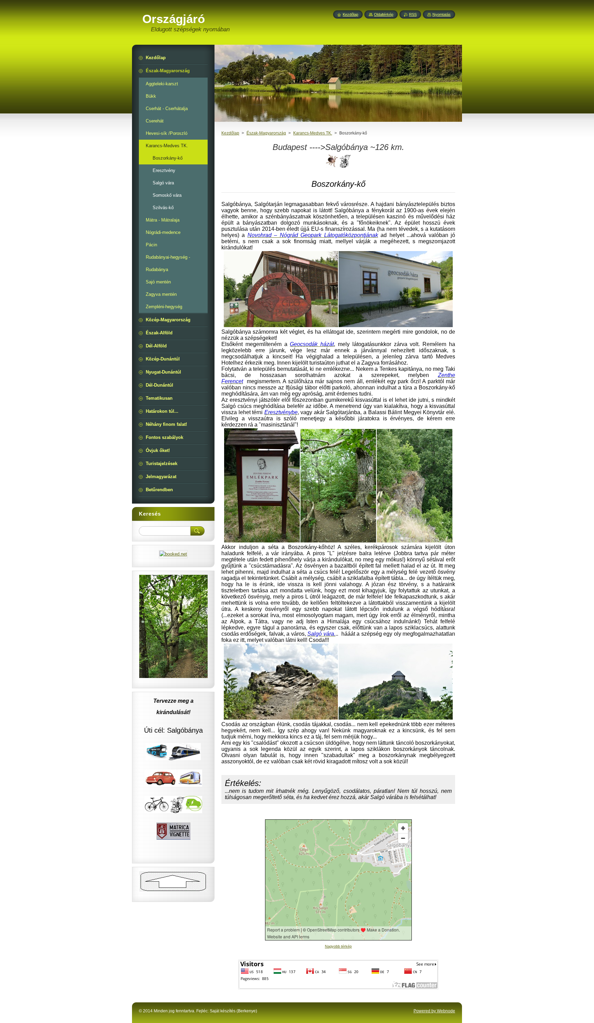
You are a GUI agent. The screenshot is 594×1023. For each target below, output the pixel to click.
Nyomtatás (441, 14)
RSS (413, 14)
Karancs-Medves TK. (312, 133)
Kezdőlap (230, 133)
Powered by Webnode (434, 1011)
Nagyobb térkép (338, 946)
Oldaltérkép (383, 14)
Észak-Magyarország (266, 133)
